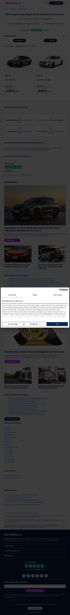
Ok (57, 324)
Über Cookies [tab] (58, 295)
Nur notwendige (13, 324)
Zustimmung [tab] (12, 295)
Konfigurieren (34, 324)
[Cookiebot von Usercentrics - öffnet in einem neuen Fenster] (60, 290)
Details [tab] (35, 295)
